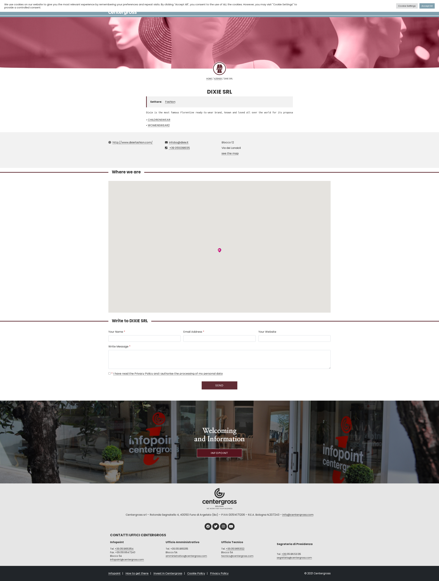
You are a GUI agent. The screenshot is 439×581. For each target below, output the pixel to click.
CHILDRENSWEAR (159, 120)
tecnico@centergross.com (237, 556)
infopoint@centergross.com (127, 559)
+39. (284, 554)
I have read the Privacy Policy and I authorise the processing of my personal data (168, 374)
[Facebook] (208, 526)
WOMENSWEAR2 (159, 125)
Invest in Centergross (167, 573)
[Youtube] (231, 526)
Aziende (218, 78)
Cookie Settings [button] (407, 6)
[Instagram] (223, 526)
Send (219, 385)
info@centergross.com (297, 515)
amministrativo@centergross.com (186, 556)
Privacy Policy (219, 573)
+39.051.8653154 (124, 548)
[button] (219, 250)
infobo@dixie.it (178, 142)
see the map (230, 153)
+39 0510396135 (179, 148)
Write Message (119, 346)
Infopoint (219, 453)
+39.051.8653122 (235, 548)
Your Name (116, 332)
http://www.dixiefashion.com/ (132, 142)
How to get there (137, 573)
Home (209, 78)
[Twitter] (215, 526)
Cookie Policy (196, 573)
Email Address (193, 332)
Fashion (170, 102)
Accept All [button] (427, 6)
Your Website (267, 332)
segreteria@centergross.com (294, 557)
